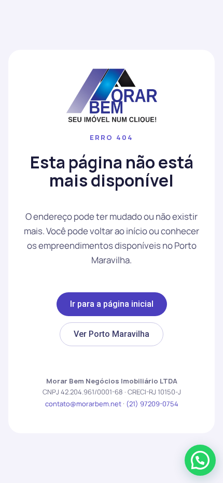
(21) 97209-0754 (152, 403)
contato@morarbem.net (83, 403)
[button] (200, 460)
